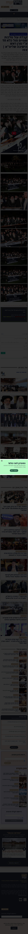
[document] (14, 467)
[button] (1, 460)
